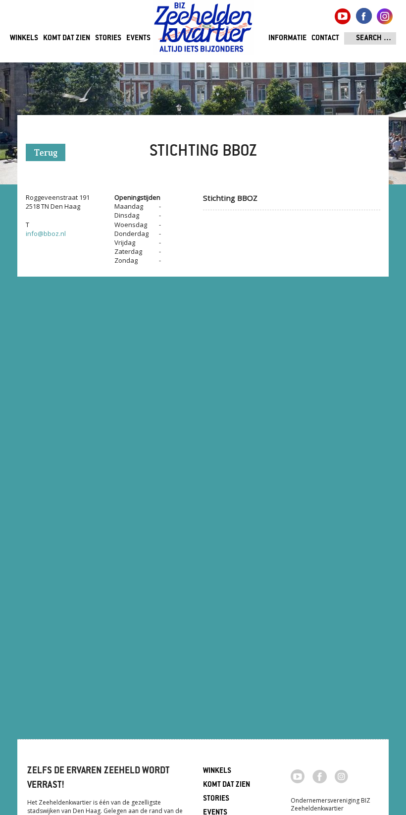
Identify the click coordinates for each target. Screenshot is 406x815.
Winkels (24, 38)
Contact (325, 38)
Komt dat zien (66, 38)
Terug (45, 153)
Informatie (287, 38)
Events (138, 38)
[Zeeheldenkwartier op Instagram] (341, 776)
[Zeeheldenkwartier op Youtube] (298, 775)
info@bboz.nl (46, 233)
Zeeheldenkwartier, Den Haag (203, 31)
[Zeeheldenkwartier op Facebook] (319, 776)
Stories (108, 38)
